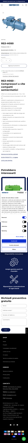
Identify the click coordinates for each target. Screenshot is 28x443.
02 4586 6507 (12, 392)
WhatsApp (9, 398)
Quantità (3, 57)
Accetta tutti (14, 241)
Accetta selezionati (14, 245)
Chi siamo (5, 355)
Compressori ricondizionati (9, 348)
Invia (5, 329)
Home (4, 341)
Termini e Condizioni (8, 371)
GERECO (15, 439)
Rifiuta (14, 249)
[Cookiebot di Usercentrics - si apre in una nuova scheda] (18, 193)
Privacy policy (6, 374)
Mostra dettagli (20, 236)
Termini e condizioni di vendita (10, 358)
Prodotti (5, 344)
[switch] (24, 222)
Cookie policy (6, 378)
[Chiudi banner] (25, 192)
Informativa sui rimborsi (9, 361)
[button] (2, 5)
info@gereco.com (11, 395)
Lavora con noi (6, 351)
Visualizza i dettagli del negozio (11, 76)
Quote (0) (26, 331)
